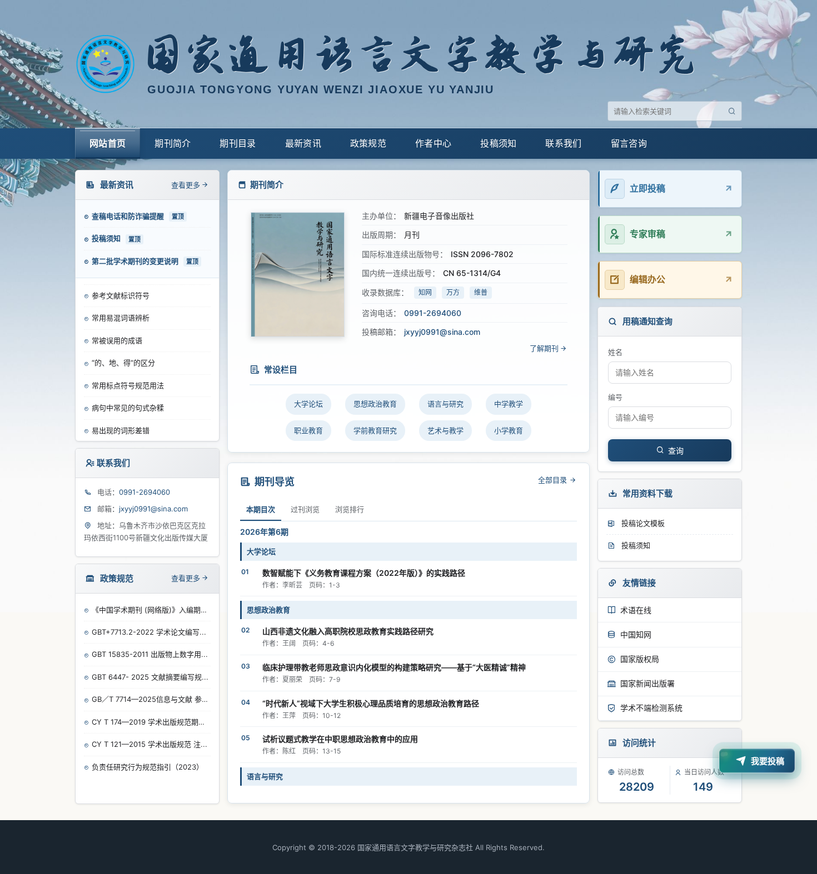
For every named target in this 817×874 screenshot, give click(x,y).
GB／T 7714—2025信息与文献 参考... (151, 699)
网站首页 (107, 143)
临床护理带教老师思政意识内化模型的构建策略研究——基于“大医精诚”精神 (394, 667)
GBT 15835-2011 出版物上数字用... (150, 654)
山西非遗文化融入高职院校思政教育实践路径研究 (348, 631)
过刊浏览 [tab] (305, 509)
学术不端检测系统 (651, 707)
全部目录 (553, 479)
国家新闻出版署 (647, 683)
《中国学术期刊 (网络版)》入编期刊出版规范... (151, 609)
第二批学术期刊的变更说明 (136, 261)
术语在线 (635, 610)
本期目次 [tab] (260, 509)
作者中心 (433, 143)
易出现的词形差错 (121, 429)
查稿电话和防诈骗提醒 (129, 216)
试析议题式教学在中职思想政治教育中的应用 (340, 739)
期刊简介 (173, 143)
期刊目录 (238, 143)
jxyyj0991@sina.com (153, 508)
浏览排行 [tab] (349, 509)
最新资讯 (303, 143)
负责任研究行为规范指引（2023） (147, 766)
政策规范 (368, 143)
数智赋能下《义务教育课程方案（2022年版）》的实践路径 (363, 572)
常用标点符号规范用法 (128, 384)
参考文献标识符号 (121, 294)
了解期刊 (544, 348)
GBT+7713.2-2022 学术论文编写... (149, 631)
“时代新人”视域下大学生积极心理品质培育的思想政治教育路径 (370, 703)
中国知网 (635, 634)
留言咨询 (629, 143)
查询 (676, 450)
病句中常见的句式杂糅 (128, 407)
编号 (615, 397)
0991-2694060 (144, 492)
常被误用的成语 (117, 339)
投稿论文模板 (642, 523)
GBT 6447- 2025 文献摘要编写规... (150, 676)
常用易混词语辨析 (121, 317)
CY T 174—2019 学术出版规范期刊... (151, 721)
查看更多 (185, 184)
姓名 (615, 352)
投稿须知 (498, 143)
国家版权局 (639, 659)
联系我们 (563, 143)
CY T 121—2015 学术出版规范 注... (149, 744)
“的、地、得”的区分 (123, 362)
